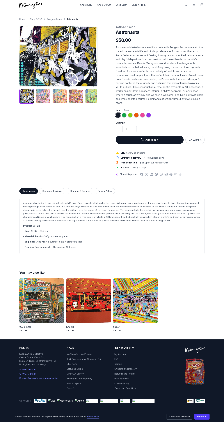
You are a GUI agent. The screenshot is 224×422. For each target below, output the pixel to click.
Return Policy (105, 191)
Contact (118, 364)
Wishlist (197, 139)
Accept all (202, 416)
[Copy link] (180, 174)
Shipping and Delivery (125, 369)
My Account (120, 354)
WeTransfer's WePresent (79, 354)
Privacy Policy (121, 378)
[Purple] (148, 115)
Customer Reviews (52, 191)
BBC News (72, 364)
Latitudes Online (75, 369)
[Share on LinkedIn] (151, 174)
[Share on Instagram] (166, 174)
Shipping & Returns (80, 191)
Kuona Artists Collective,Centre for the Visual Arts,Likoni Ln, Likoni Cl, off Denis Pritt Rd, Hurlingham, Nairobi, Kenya (37, 359)
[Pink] (142, 115)
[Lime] (130, 115)
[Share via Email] (175, 174)
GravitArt (71, 388)
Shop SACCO (104, 5)
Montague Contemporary (79, 378)
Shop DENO (86, 5)
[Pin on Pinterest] (156, 174)
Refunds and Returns (124, 373)
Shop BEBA (121, 5)
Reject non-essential (179, 416)
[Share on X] (146, 174)
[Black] (118, 115)
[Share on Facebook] (141, 174)
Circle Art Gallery (75, 373)
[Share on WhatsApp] (161, 174)
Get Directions (29, 369)
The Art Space (74, 383)
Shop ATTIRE (139, 5)
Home (22, 19)
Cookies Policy (122, 383)
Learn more (93, 416)
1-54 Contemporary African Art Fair (84, 359)
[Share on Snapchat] (170, 174)
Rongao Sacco (54, 19)
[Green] (124, 115)
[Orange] (136, 115)
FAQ (116, 359)
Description (29, 191)
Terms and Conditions (125, 388)
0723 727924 (29, 373)
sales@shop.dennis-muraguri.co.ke (40, 378)
